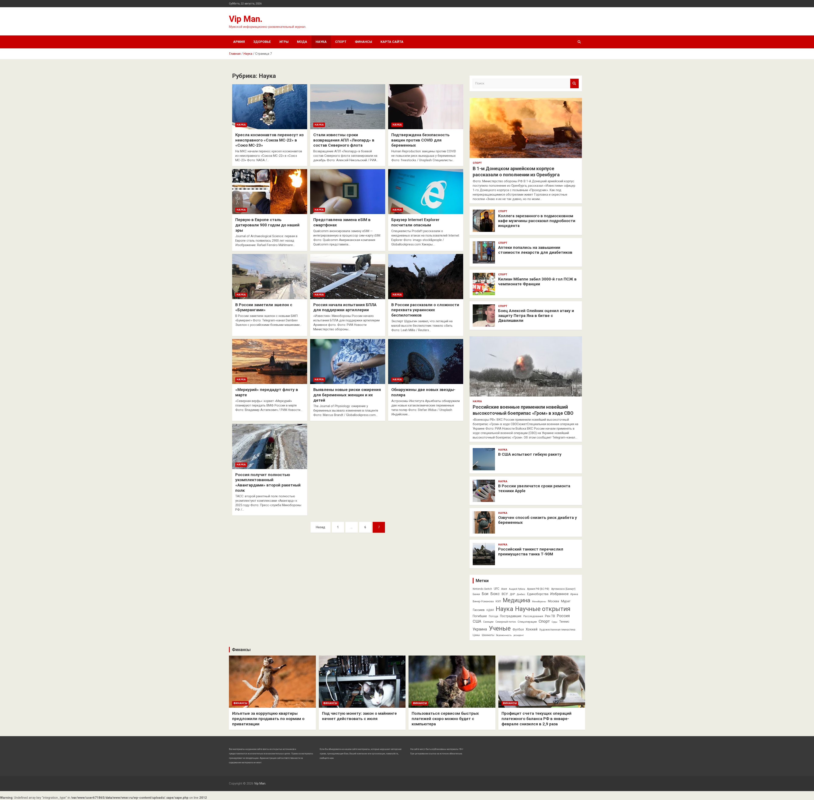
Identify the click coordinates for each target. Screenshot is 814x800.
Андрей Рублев (517, 589)
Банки (476, 594)
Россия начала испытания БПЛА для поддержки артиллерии (344, 307)
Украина (480, 629)
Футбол (518, 629)
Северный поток (505, 621)
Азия (504, 588)
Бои (485, 594)
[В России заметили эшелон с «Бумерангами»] (269, 276)
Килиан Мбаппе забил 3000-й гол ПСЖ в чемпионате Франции (537, 281)
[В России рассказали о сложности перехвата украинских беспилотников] (425, 276)
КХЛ (498, 601)
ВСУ (505, 594)
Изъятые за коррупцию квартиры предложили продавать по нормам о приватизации (268, 718)
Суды (554, 622)
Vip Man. (245, 19)
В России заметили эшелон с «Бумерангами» (263, 307)
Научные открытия (542, 608)
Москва (553, 601)
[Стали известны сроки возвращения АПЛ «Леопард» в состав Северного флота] (347, 106)
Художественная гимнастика (557, 629)
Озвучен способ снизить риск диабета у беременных (537, 520)
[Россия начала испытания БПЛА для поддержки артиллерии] (347, 276)
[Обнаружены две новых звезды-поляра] (425, 361)
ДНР (512, 594)
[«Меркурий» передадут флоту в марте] (269, 361)
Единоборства (537, 594)
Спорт (340, 42)
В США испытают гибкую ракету (530, 454)
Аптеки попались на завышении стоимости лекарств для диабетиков (535, 250)
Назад (320, 527)
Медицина (516, 600)
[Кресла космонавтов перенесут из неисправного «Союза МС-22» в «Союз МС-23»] (269, 106)
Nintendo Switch (482, 588)
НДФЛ (490, 610)
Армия (239, 42)
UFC (496, 588)
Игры (284, 42)
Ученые (500, 628)
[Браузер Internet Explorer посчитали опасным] (425, 191)
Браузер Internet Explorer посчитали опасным (415, 222)
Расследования (533, 616)
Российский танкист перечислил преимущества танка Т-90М (530, 551)
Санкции (488, 621)
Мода (302, 42)
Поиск (574, 83)
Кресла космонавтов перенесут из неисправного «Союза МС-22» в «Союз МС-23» (269, 140)
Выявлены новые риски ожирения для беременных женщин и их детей (347, 394)
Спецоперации (527, 621)
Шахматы (488, 635)
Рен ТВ (550, 616)
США (477, 621)
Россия (563, 616)
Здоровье (262, 42)
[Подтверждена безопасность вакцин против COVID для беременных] (425, 106)
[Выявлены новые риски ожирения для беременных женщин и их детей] (347, 361)
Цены (476, 635)
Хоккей (531, 629)
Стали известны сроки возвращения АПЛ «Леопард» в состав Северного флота (343, 140)
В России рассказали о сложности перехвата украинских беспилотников (425, 310)
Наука (321, 42)
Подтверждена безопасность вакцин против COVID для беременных (420, 140)
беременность (504, 635)
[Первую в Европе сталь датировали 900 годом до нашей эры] (269, 191)
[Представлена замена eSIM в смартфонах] (347, 191)
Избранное (559, 594)
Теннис (564, 621)
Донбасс (521, 594)
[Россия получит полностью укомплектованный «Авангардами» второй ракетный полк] (269, 446)
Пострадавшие (510, 616)
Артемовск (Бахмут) (563, 588)
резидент (518, 635)
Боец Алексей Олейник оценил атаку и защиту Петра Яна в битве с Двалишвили (536, 315)
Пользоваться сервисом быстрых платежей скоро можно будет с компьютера (445, 718)
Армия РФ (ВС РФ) (538, 588)
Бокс (495, 593)
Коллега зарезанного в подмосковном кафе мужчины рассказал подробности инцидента (536, 220)
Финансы (363, 42)
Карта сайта (392, 42)
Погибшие (480, 616)
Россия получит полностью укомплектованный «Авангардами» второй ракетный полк (268, 482)
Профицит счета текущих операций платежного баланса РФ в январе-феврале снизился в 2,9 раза (536, 718)
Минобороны (539, 601)
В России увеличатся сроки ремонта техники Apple (534, 488)
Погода (493, 616)
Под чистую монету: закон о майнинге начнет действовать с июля (359, 716)
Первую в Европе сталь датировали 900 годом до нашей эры (267, 225)
